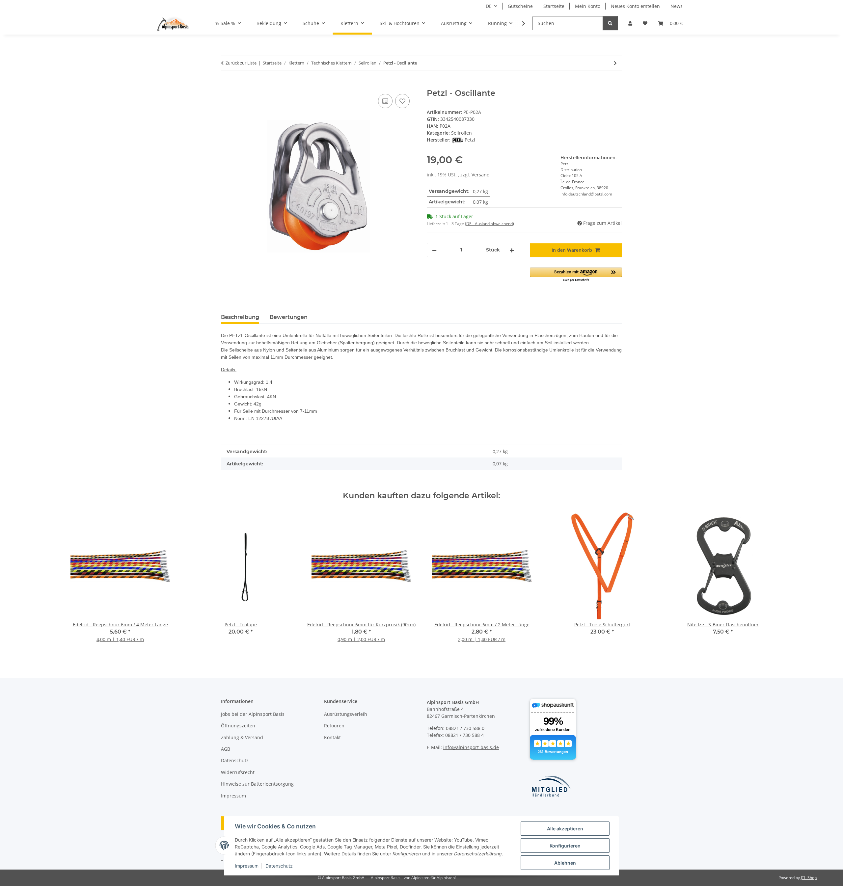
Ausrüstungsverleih (345, 714)
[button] (630, 23)
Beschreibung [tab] (240, 317)
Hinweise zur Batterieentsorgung (257, 784)
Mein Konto (587, 6)
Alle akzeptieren (565, 828)
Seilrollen (461, 133)
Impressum (246, 866)
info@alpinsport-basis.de (471, 747)
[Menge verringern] (434, 250)
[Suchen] (610, 23)
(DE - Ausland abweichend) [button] (489, 223)
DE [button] (489, 6)
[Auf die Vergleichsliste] (385, 101)
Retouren (334, 725)
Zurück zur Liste (241, 63)
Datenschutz (279, 866)
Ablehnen (565, 863)
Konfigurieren (565, 845)
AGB (225, 749)
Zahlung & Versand (242, 737)
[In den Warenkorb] (226, 85)
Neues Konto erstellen (635, 6)
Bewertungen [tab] (289, 317)
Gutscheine (520, 6)
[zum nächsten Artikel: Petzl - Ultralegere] (615, 63)
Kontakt (332, 737)
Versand (481, 174)
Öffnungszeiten (238, 725)
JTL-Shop (809, 877)
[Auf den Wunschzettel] (402, 101)
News (676, 6)
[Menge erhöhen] (511, 250)
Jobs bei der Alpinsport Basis (253, 714)
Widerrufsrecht (238, 772)
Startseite (553, 6)
